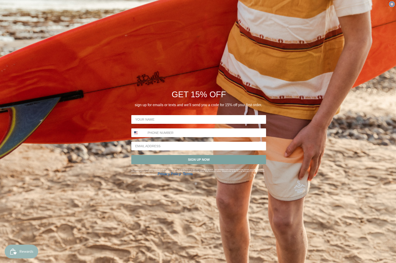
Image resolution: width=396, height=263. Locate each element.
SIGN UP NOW (199, 159)
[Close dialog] (392, 4)
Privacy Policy (169, 174)
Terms (188, 174)
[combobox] (138, 133)
